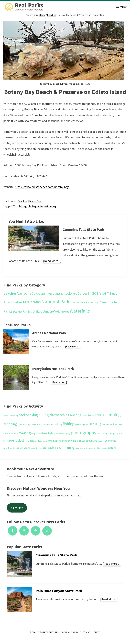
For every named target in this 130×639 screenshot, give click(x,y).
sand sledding (55, 440)
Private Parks (78, 302)
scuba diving (69, 440)
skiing (94, 440)
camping (112, 414)
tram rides (79, 448)
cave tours (35, 424)
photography (35, 206)
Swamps (18, 311)
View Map (17, 507)
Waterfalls (80, 311)
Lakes (18, 302)
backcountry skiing (10, 415)
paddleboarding (63, 433)
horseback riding (112, 424)
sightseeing (84, 440)
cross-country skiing (51, 424)
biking (43, 414)
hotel (5, 433)
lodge (33, 433)
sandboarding (40, 441)
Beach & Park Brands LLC (44, 632)
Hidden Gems (36, 201)
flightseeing (79, 424)
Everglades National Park (53, 368)
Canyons (24, 293)
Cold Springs (46, 293)
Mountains (32, 302)
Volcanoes (61, 311)
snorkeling (110, 440)
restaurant (8, 440)
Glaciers (72, 293)
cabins (99, 415)
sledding (101, 441)
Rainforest (92, 302)
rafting (110, 433)
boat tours (88, 415)
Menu (123, 6)
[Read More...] (52, 261)
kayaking (24, 433)
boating (75, 415)
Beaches (22, 201)
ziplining (112, 447)
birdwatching (59, 415)
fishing (68, 423)
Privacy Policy (91, 632)
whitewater (88, 448)
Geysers (64, 294)
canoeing (10, 424)
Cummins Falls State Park (83, 229)
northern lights (46, 433)
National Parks (56, 302)
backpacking (28, 415)
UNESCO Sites (32, 311)
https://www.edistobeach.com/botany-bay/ (42, 187)
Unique (48, 311)
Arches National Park (49, 333)
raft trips (118, 433)
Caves (36, 293)
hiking (22, 206)
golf (86, 424)
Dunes (56, 293)
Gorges (82, 293)
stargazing (49, 448)
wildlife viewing (101, 448)
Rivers (103, 302)
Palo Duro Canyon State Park (59, 590)
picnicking (102, 433)
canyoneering (23, 424)
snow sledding (36, 448)
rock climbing (24, 440)
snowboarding (10, 448)
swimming (50, 206)
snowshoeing (23, 447)
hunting (12, 433)
